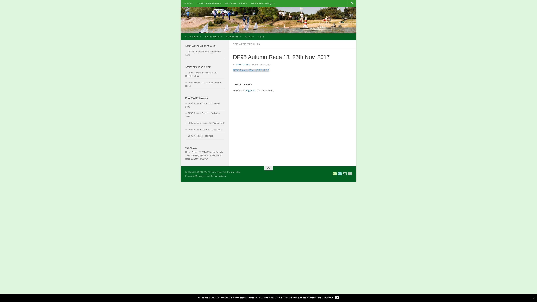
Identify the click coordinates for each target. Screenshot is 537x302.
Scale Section (192, 37)
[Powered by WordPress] (196, 176)
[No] (533, 298)
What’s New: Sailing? (262, 3)
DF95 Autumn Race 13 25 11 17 (251, 70)
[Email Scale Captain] (340, 174)
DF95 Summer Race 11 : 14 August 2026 (202, 115)
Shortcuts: (188, 3)
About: (248, 37)
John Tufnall (243, 64)
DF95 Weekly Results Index (200, 136)
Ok (337, 298)
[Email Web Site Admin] (345, 174)
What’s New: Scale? (235, 3)
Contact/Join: (232, 37)
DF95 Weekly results (246, 44)
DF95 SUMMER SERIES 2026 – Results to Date (201, 74)
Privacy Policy (233, 172)
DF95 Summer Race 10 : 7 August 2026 (206, 123)
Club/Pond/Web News (208, 3)
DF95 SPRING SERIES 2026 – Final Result (203, 84)
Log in (261, 37)
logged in (250, 90)
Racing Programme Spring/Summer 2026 (203, 53)
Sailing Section (212, 37)
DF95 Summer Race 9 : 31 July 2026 (205, 129)
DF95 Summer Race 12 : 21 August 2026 (202, 105)
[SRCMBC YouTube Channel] (350, 174)
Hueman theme (220, 176)
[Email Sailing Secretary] (335, 174)
